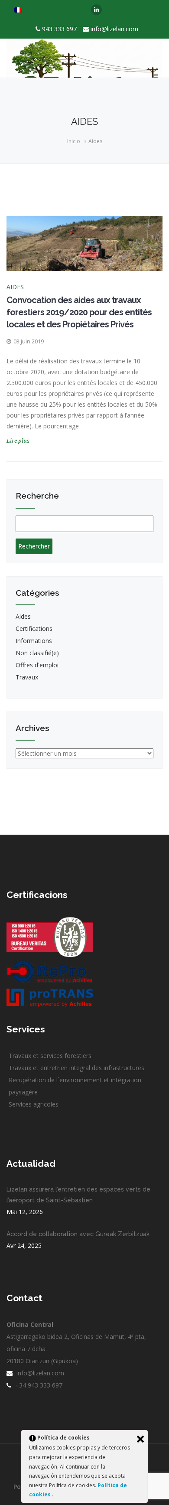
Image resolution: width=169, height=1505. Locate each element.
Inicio (73, 141)
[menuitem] (18, 9)
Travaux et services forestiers (50, 1055)
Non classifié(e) (37, 653)
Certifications (34, 628)
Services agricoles (33, 1104)
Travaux (27, 677)
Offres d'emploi (37, 665)
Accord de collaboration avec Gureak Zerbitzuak (78, 1234)
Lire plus (17, 440)
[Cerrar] (140, 1439)
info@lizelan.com (114, 29)
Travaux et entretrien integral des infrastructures (76, 1068)
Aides (95, 141)
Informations (34, 641)
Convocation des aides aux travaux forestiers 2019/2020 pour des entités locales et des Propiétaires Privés (79, 312)
